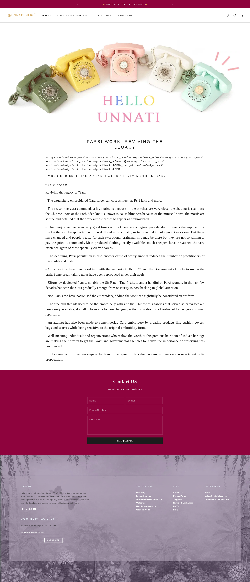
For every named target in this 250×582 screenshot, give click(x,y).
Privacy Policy (179, 496)
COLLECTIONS (103, 15)
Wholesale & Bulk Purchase (149, 499)
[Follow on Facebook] (22, 509)
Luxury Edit (124, 15)
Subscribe (53, 540)
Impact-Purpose (143, 496)
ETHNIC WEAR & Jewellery (73, 15)
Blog (175, 510)
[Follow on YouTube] (34, 509)
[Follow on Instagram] (30, 509)
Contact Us (178, 492)
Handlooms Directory (146, 506)
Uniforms (140, 503)
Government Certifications (217, 499)
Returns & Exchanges (183, 503)
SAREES (46, 15)
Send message (125, 440)
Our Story (140, 492)
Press (207, 492)
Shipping (177, 499)
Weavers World (143, 510)
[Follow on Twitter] (26, 509)
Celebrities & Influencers (216, 496)
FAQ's (176, 506)
